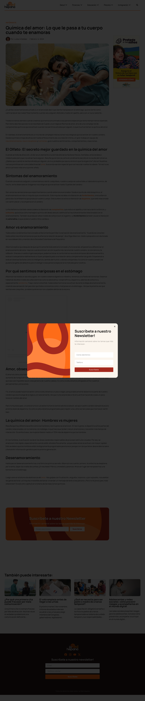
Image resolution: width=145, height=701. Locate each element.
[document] (72, 350)
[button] (115, 326)
